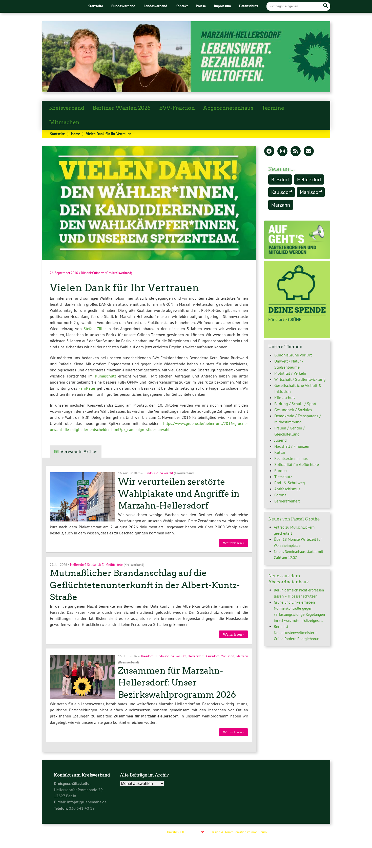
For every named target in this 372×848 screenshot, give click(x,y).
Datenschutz (248, 6)
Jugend (280, 440)
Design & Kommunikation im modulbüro (239, 832)
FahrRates (87, 388)
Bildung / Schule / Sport (295, 403)
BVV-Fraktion (177, 108)
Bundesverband (123, 6)
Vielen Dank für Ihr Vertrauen (124, 287)
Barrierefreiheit (287, 500)
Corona (280, 494)
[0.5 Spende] (297, 336)
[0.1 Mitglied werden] (297, 257)
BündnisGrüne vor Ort (96, 273)
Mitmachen (64, 122)
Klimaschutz (105, 375)
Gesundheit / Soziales (293, 409)
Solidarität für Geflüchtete (105, 564)
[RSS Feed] (296, 151)
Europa (280, 470)
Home (75, 133)
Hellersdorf (78, 564)
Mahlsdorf (227, 656)
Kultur (279, 452)
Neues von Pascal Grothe (294, 518)
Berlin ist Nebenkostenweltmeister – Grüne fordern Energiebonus (296, 632)
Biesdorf (147, 656)
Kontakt (182, 6)
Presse (201, 6)
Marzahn (242, 656)
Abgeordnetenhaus (228, 108)
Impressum (222, 6)
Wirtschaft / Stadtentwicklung (300, 379)
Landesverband (155, 6)
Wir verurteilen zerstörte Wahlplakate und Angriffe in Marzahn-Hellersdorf (179, 494)
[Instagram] (282, 151)
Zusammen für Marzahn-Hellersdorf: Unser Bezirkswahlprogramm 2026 (177, 682)
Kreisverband (66, 108)
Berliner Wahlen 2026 (122, 108)
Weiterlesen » (233, 543)
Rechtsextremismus (291, 458)
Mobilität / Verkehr (290, 373)
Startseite (95, 6)
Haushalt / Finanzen (291, 446)
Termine (273, 108)
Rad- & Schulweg (289, 482)
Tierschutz (283, 476)
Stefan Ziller (95, 328)
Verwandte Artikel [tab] (78, 451)
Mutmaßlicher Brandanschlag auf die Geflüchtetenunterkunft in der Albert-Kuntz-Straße (145, 585)
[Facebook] (269, 151)
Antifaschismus (287, 488)
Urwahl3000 (175, 832)
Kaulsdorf (212, 656)
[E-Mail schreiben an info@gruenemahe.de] (309, 151)
